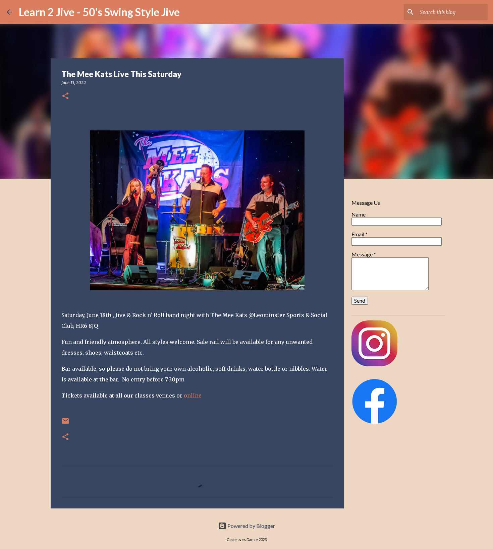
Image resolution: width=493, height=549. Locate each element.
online (193, 395)
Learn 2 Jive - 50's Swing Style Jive (99, 11)
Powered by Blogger (250, 526)
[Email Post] (65, 423)
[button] (65, 96)
